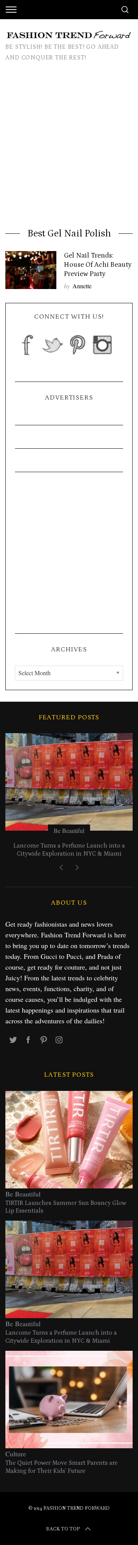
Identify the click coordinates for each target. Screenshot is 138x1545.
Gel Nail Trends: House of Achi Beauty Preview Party (97, 264)
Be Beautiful (69, 830)
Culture (15, 1453)
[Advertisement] (69, 147)
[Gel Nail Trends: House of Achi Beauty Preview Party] (30, 270)
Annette (82, 286)
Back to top (63, 1529)
